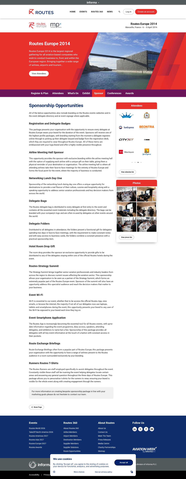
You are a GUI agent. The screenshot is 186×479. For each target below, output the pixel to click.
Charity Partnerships (106, 447)
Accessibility (34, 475)
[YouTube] (152, 429)
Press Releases (104, 440)
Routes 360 (97, 11)
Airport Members (70, 436)
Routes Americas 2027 (38, 436)
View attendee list (127, 172)
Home (72, 11)
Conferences (114, 93)
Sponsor (98, 93)
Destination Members (72, 440)
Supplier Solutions (71, 447)
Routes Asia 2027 (36, 440)
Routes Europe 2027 (37, 443)
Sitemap (101, 451)
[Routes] (41, 11)
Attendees (58, 93)
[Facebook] (146, 429)
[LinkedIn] (134, 429)
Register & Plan (39, 93)
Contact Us (102, 432)
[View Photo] (126, 194)
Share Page (38, 407)
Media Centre (103, 443)
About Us (102, 428)
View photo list (126, 237)
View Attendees (39, 73)
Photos (137, 183)
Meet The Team (104, 436)
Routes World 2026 (37, 428)
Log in (128, 11)
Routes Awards (35, 447)
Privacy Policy (49, 475)
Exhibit (86, 93)
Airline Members (70, 432)
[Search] (119, 11)
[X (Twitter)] (140, 429)
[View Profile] (126, 127)
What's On (73, 93)
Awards (129, 93)
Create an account (146, 11)
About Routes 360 (71, 428)
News (110, 11)
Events (83, 11)
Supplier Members (71, 443)
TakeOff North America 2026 (41, 432)
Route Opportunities (71, 451)
